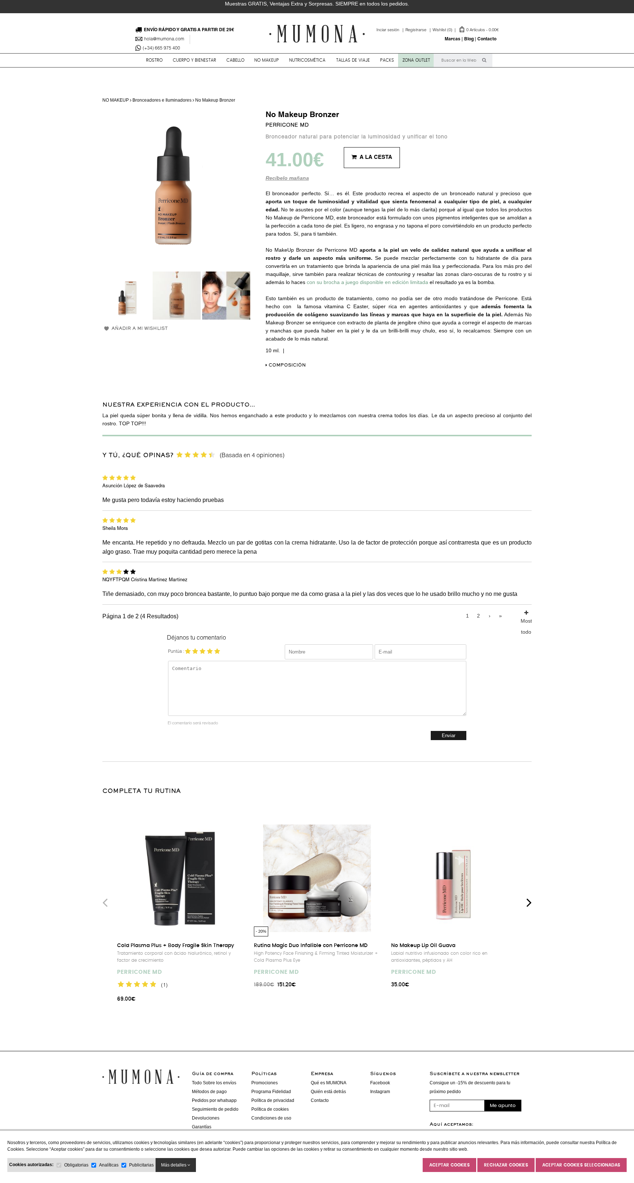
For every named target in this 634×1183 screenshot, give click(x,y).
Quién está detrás (328, 1091)
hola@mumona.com (164, 39)
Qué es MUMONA (328, 1082)
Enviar (448, 735)
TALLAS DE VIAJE (353, 60)
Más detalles (174, 1165)
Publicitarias (141, 1165)
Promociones (264, 1082)
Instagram (380, 1091)
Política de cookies (270, 1109)
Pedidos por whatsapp (214, 1100)
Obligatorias (76, 1165)
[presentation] (105, 902)
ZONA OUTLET (416, 60)
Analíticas (109, 1165)
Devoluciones (205, 1118)
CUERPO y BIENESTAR (194, 60)
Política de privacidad (272, 1100)
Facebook (380, 1082)
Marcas (452, 39)
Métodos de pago (209, 1091)
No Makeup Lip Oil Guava (423, 945)
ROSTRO (154, 60)
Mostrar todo (526, 619)
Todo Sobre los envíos (214, 1082)
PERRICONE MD (287, 125)
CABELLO (235, 60)
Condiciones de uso (271, 1118)
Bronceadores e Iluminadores (162, 100)
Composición (286, 366)
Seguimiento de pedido (215, 1109)
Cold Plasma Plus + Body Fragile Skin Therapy (175, 945)
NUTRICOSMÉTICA (307, 60)
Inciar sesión (390, 30)
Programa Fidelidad (271, 1091)
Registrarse (419, 30)
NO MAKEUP (266, 60)
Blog (469, 39)
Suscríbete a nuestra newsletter (475, 1074)
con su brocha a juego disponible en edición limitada (367, 282)
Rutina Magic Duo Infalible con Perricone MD (311, 945)
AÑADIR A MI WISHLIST (140, 329)
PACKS (387, 60)
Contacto (486, 39)
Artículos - (466, 30)
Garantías (201, 1126)
